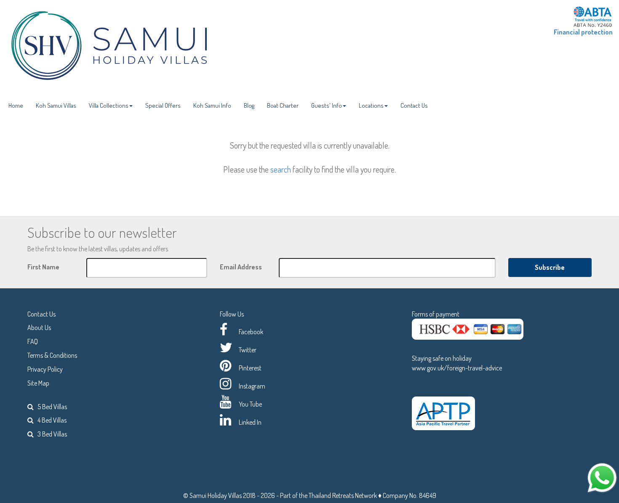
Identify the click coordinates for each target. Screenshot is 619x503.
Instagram (252, 386)
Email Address (241, 267)
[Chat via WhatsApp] (602, 477)
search (280, 169)
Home (15, 105)
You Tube (250, 404)
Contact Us (414, 105)
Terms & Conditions (52, 355)
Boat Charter (283, 105)
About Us (39, 327)
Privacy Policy (45, 369)
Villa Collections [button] (108, 105)
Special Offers (163, 105)
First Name (43, 267)
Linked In (250, 422)
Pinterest (250, 368)
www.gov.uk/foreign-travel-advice (457, 368)
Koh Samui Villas (56, 105)
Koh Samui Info (212, 105)
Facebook (251, 331)
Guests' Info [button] (326, 105)
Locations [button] (371, 105)
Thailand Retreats (331, 495)
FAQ (32, 341)
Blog (249, 105)
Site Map (38, 383)
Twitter (247, 350)
